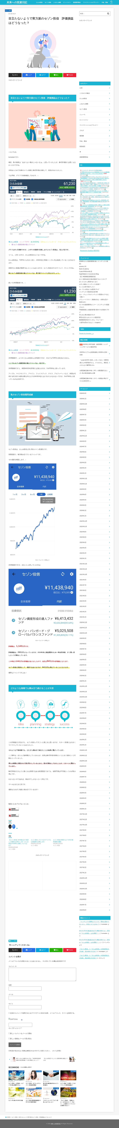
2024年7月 (83, 446)
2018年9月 (83, 766)
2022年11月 (83, 526)
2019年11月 (83, 691)
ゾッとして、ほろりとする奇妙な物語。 (92, 170)
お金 (81, 88)
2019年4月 (83, 729)
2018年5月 (83, 787)
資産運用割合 (77, 2)
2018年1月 (83, 809)
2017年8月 (83, 835)
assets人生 (82, 266)
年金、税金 (105, 2)
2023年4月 (83, 500)
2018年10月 (83, 761)
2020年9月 (83, 638)
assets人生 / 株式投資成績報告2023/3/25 (92, 230)
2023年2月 (83, 510)
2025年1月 (83, 430)
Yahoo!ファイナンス (41, 237)
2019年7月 (83, 713)
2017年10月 (83, 824)
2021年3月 (83, 606)
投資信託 (82, 146)
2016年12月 (83, 878)
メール (11, 994)
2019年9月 (83, 702)
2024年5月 (83, 457)
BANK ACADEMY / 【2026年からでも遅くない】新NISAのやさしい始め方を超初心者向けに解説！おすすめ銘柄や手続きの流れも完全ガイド (94, 217)
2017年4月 (83, 857)
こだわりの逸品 (85, 93)
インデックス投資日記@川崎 (88, 292)
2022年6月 (83, 537)
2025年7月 (83, 414)
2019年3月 (83, 734)
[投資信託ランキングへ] (14, 810)
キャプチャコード (15, 1028)
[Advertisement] (42, 86)
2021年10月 (83, 574)
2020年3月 (83, 670)
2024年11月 (83, 436)
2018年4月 (83, 793)
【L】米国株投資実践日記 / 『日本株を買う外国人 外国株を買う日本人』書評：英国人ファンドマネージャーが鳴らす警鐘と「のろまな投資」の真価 (94, 184)
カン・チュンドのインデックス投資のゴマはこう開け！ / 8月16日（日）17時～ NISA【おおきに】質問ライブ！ (94, 197)
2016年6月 (83, 910)
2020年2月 (83, 675)
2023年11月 (83, 484)
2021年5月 (83, 595)
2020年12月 (83, 622)
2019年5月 (83, 723)
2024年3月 (83, 462)
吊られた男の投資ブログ (87, 315)
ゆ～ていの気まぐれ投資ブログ (89, 289)
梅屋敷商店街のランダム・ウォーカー (91, 320)
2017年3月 (83, 862)
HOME (8, 1117)
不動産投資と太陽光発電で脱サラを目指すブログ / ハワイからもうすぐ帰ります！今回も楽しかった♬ (94, 234)
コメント (13, 966)
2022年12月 (83, 521)
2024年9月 (83, 441)
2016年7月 (83, 904)
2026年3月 (83, 393)
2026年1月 (83, 398)
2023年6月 (83, 494)
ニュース (82, 114)
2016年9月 (83, 894)
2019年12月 (83, 686)
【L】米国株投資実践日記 (87, 276)
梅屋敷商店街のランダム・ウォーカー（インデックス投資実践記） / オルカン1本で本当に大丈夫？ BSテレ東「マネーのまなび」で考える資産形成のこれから (94, 178)
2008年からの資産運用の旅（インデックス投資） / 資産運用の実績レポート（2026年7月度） (94, 191)
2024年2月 (83, 468)
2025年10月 (83, 404)
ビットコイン (67, 2)
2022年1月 (83, 558)
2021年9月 (83, 579)
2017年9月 (83, 830)
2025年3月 (83, 425)
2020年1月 (83, 681)
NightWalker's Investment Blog (89, 274)
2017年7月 (83, 841)
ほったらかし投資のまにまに (88, 281)
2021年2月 (83, 611)
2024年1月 (83, 473)
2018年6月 (83, 782)
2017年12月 (83, 814)
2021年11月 (83, 569)
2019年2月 (83, 739)
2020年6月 (83, 654)
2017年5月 (83, 851)
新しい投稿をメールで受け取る (21, 1038)
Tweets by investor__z (86, 333)
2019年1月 (83, 745)
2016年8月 (83, 899)
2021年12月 (83, 564)
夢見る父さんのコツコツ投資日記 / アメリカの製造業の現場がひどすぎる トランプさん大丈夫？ (94, 172)
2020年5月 (83, 659)
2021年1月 (83, 617)
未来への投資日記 (17, 2)
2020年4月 (83, 665)
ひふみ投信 (39, 2)
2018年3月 (83, 798)
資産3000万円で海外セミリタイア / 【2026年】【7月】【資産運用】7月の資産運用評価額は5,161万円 (94, 201)
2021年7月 (83, 585)
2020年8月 (83, 643)
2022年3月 (83, 548)
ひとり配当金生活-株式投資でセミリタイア (93, 279)
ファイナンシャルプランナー (91, 2)
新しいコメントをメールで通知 (21, 1033)
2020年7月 (83, 649)
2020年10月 (83, 633)
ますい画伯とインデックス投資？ (90, 284)
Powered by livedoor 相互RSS (89, 250)
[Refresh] (22, 1019)
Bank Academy (84, 269)
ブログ (82, 130)
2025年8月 (83, 409)
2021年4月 (83, 601)
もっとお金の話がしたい (87, 287)
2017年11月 (83, 819)
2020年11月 (83, 627)
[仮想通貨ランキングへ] (14, 816)
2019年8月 (83, 707)
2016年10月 (83, 888)
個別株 (82, 136)
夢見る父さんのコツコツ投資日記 (90, 317)
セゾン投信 (48, 2)
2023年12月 (83, 478)
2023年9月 (83, 489)
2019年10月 (83, 697)
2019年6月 (83, 718)
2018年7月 (83, 777)
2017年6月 (83, 846)
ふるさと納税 (57, 2)
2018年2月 (83, 803)
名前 (10, 985)
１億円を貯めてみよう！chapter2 (89, 322)
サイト (11, 1004)
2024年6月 (83, 452)
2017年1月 (83, 872)
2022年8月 (83, 532)
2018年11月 (83, 755)
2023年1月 (83, 516)
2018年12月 (83, 750)
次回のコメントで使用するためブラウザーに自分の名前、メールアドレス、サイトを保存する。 (43, 1013)
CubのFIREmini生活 (85, 271)
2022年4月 (83, 542)
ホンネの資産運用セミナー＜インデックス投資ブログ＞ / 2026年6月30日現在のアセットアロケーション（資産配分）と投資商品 (94, 209)
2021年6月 (83, 590)
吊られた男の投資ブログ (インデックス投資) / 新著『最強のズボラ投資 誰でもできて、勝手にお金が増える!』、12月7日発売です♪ (94, 240)
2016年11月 (83, 883)
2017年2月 (83, 867)
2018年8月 (83, 771)
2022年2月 (83, 553)
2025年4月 (83, 420)
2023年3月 (83, 505)
